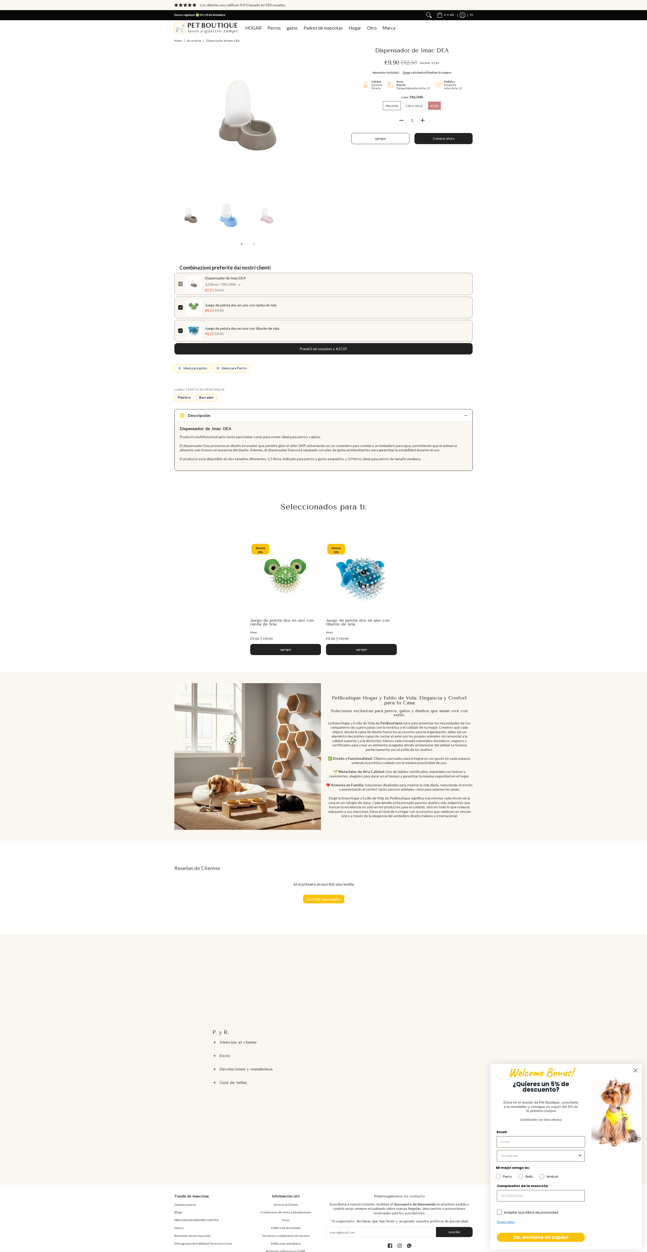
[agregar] (422, 120)
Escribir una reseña (323, 899)
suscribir (454, 1232)
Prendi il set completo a (323, 349)
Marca (178, 1228)
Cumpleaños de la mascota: (523, 1185)
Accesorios (194, 40)
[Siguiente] (317, 121)
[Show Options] (580, 1155)
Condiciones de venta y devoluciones (285, 1212)
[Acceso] (462, 15)
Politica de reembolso (286, 1243)
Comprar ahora (443, 138)
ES (471, 14)
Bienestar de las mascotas (192, 1236)
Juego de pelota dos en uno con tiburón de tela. (242, 328)
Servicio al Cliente (285, 1204)
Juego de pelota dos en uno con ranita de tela (240, 305)
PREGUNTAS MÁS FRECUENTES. (196, 1220)
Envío (406, 72)
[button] (323, 1042)
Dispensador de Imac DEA (225, 278)
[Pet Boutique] (206, 28)
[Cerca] (429, 15)
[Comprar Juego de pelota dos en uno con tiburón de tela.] (361, 578)
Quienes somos (185, 1204)
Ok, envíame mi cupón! (541, 1237)
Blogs (178, 1212)
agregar (380, 138)
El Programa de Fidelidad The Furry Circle (203, 1243)
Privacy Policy (506, 1222)
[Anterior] (177, 121)
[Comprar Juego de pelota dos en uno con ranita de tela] (285, 578)
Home (178, 40)
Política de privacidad (285, 1228)
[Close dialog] (635, 1070)
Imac (253, 632)
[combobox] (539, 1155)
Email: (502, 1132)
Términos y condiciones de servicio (286, 1236)
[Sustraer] (401, 120)
